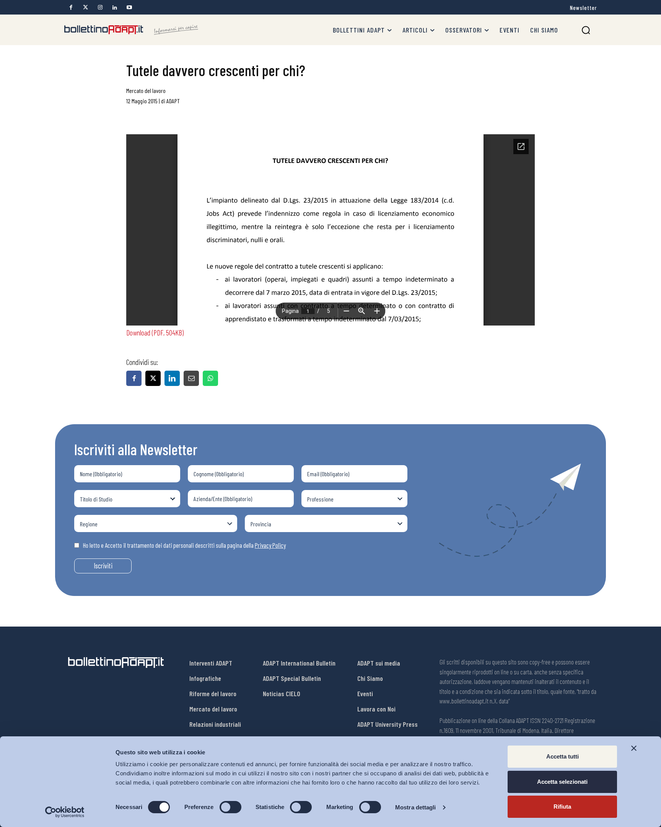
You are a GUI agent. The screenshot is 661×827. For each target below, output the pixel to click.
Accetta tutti (562, 756)
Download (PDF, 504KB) (155, 332)
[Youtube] (129, 7)
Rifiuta (562, 806)
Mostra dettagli (415, 807)
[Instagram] (100, 7)
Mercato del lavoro (146, 90)
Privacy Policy (270, 545)
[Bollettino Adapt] (131, 30)
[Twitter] (85, 7)
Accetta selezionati (562, 781)
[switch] (230, 807)
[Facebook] (71, 7)
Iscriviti (103, 565)
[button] (586, 30)
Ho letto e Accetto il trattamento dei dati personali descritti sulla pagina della (184, 545)
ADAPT (173, 100)
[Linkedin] (114, 7)
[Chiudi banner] (634, 748)
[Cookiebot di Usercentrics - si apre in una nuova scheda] (64, 812)
